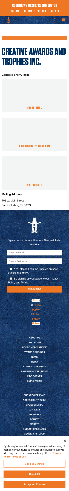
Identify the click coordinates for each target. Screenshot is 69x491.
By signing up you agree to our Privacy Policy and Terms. (33, 280)
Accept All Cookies (34, 484)
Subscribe (34, 289)
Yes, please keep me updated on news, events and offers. (33, 271)
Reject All (34, 474)
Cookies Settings (34, 463)
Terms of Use (18, 456)
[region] (34, 463)
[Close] (65, 441)
